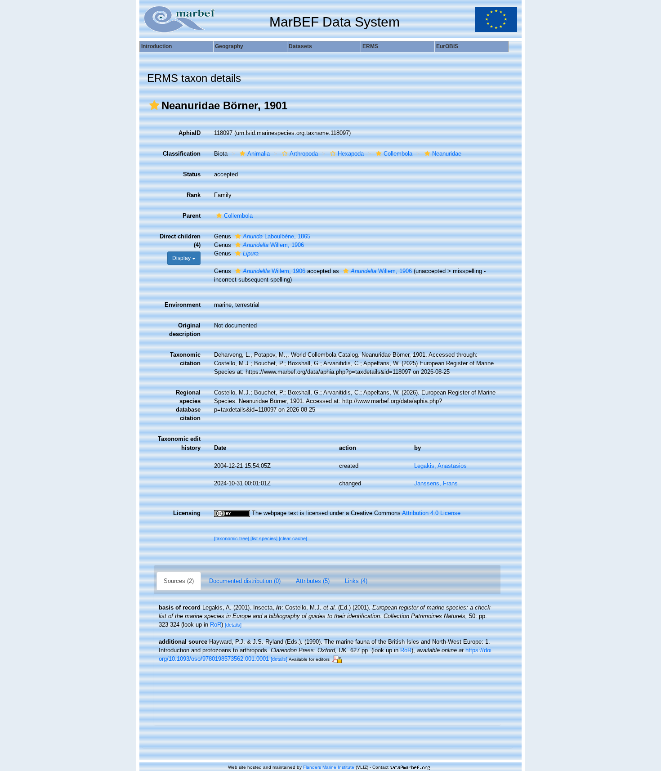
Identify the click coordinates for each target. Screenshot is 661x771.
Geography (229, 46)
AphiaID (190, 133)
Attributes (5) (313, 581)
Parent (192, 215)
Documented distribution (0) (245, 581)
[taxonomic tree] (232, 538)
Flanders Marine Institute (328, 767)
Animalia (258, 153)
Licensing (187, 513)
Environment (183, 304)
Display (182, 258)
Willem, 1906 (273, 245)
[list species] (264, 538)
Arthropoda (304, 153)
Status (192, 174)
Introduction (156, 46)
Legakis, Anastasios (440, 465)
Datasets (300, 46)
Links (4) (356, 581)
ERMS (370, 46)
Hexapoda (351, 153)
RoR (215, 624)
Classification (182, 153)
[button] (154, 105)
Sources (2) (179, 581)
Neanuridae (446, 153)
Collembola (398, 153)
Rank (194, 195)
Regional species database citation (188, 405)
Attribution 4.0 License (431, 513)
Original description (185, 329)
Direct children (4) (180, 240)
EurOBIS (447, 46)
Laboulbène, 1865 (276, 236)
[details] (233, 625)
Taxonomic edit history (179, 443)
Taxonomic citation (185, 359)
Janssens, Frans (436, 483)
